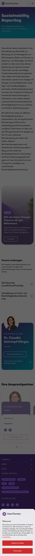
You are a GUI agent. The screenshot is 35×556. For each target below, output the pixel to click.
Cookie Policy (6, 537)
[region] (17, 532)
